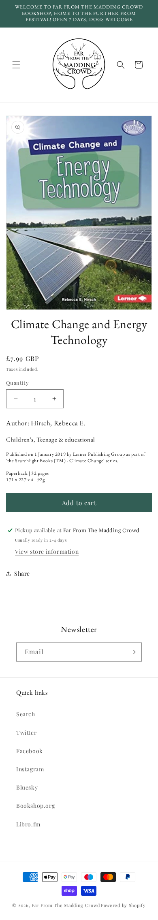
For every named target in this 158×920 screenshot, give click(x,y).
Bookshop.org (35, 805)
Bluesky (27, 787)
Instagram (30, 769)
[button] (16, 65)
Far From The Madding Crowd (66, 905)
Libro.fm (28, 824)
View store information (47, 551)
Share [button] (22, 573)
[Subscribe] (132, 652)
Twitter (26, 732)
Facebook (29, 751)
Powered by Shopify (123, 905)
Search (25, 714)
